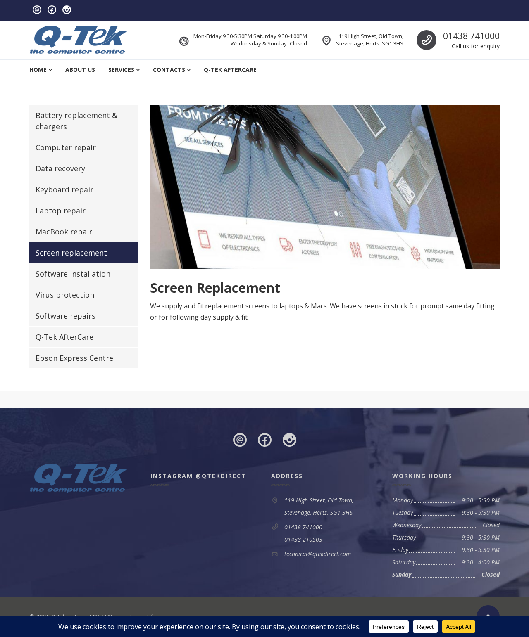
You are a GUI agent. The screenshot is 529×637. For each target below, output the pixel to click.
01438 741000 (471, 36)
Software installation (73, 274)
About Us (80, 69)
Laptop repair (61, 210)
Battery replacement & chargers (76, 120)
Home (38, 69)
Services (121, 69)
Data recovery (60, 168)
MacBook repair (64, 232)
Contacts (169, 69)
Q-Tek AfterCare (230, 69)
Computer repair (66, 147)
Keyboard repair (64, 189)
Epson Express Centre (74, 358)
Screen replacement (71, 253)
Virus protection (65, 295)
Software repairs (65, 316)
